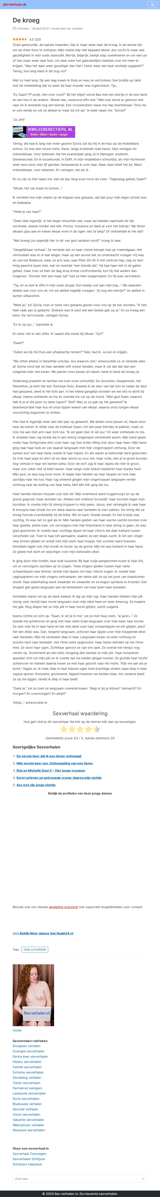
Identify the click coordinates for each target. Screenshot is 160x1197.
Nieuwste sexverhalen (29, 1130)
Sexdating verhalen (27, 1077)
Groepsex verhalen (26, 1046)
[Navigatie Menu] (152, 4)
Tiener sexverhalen (26, 1083)
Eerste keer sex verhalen (67, 28)
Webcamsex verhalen (28, 1125)
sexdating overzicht (63, 907)
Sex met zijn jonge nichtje (36, 785)
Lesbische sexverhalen (29, 1093)
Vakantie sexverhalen (28, 1120)
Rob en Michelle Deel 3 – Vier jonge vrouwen (51, 770)
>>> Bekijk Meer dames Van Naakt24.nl (43, 933)
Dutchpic (23, 28)
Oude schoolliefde (35, 949)
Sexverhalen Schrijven (29, 1159)
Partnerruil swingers (27, 1088)
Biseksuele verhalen (27, 1104)
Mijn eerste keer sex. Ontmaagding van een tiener (55, 763)
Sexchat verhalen (25, 1109)
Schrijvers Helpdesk (27, 1164)
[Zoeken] (143, 1179)
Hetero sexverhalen (27, 1062)
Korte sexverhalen (26, 1099)
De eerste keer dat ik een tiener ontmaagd (49, 756)
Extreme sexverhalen (28, 1072)
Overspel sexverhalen (28, 1051)
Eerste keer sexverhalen (30, 1056)
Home (17, 1030)
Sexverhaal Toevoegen (29, 1154)
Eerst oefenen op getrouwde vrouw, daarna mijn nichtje (59, 778)
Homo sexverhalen (26, 1114)
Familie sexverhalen (27, 1067)
